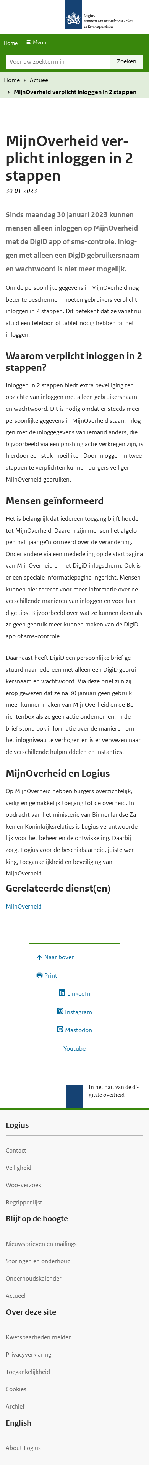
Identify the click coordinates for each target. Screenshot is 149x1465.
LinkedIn (78, 994)
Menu (39, 42)
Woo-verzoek (23, 1185)
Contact (16, 1150)
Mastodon (78, 1030)
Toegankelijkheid (28, 1372)
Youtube (74, 1049)
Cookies (16, 1389)
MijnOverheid (24, 906)
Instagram (78, 1012)
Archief (15, 1406)
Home (10, 43)
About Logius (23, 1448)
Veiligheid (18, 1168)
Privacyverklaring (28, 1354)
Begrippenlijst (24, 1202)
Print (50, 976)
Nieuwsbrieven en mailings (41, 1244)
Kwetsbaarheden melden (39, 1337)
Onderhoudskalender (34, 1278)
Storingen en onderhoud (38, 1261)
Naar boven (59, 957)
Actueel (40, 80)
